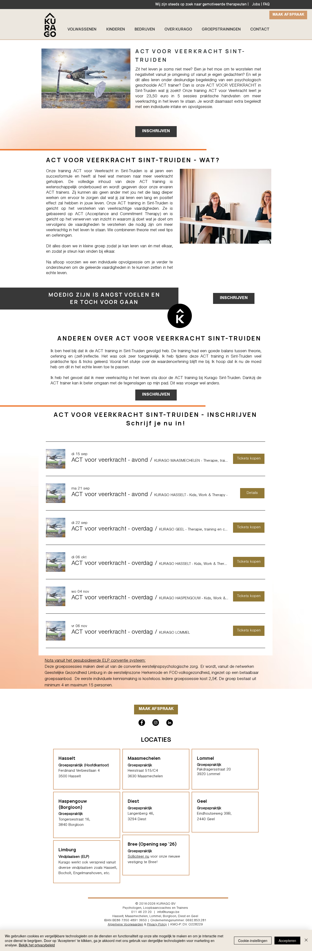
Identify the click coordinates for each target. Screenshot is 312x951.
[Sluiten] (306, 940)
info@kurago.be (168, 912)
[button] (109, 460)
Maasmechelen (144, 758)
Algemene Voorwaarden (125, 925)
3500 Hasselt (69, 777)
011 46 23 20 (141, 912)
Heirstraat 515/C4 (143, 771)
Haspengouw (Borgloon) (72, 804)
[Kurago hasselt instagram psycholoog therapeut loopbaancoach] (155, 722)
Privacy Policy (157, 925)
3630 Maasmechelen (145, 777)
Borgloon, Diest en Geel (180, 916)
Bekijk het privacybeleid (37, 944)
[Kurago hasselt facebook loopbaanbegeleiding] (141, 722)
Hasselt (117, 916)
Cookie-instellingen (252, 940)
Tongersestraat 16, (74, 820)
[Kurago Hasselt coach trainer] (169, 722)
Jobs (256, 4)
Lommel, (155, 916)
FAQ (266, 4)
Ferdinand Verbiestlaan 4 (79, 771)
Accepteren (287, 940)
